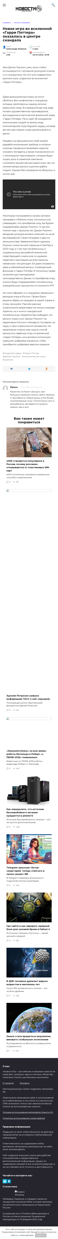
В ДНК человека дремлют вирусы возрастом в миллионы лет (27, 983)
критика (8, 360)
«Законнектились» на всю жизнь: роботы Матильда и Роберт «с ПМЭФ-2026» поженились (26, 754)
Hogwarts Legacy (12, 353)
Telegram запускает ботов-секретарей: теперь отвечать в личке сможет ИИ (25, 870)
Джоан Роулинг (12, 356)
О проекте (8, 1083)
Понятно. (41, 1235)
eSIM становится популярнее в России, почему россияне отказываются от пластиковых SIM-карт (28, 466)
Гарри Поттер (32, 353)
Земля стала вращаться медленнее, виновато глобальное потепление (28, 1038)
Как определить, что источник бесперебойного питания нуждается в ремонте (25, 812)
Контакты (24, 1083)
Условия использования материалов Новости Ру (28, 1112)
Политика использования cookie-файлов (24, 1118)
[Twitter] (5, 1181)
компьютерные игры (34, 356)
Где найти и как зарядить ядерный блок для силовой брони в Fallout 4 (28, 928)
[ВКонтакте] (9, 1181)
